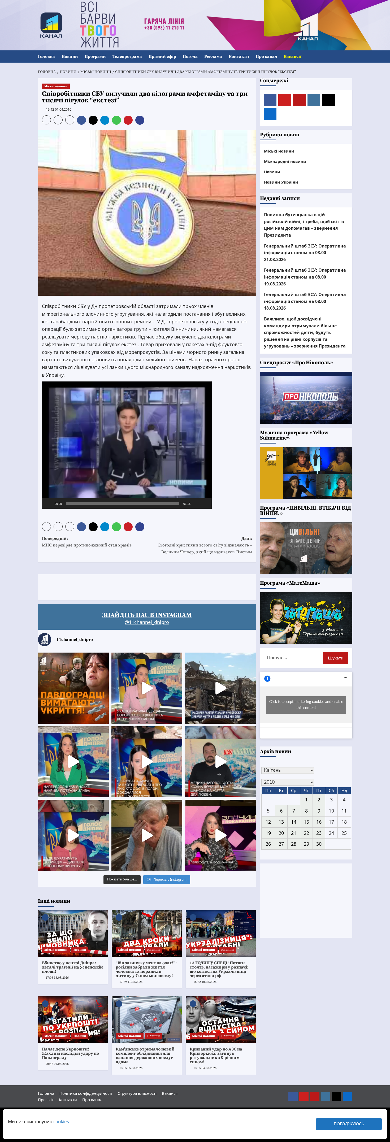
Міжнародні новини (285, 161)
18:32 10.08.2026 (204, 982)
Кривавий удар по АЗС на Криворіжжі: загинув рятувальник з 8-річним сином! (216, 1056)
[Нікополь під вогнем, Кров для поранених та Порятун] (220, 761)
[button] (349, 56)
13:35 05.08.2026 (130, 1068)
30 (319, 844)
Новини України (281, 182)
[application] (127, 445)
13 (281, 822)
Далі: (205, 545)
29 (306, 844)
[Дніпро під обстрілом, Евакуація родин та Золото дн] (73, 835)
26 (268, 844)
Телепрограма (127, 56)
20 (281, 833)
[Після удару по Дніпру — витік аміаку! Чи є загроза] (146, 835)
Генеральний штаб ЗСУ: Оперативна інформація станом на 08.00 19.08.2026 (305, 276)
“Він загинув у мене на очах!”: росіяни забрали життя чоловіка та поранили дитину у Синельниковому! (146, 969)
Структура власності (137, 1093)
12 (268, 822)
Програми (95, 56)
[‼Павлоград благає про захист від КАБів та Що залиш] (73, 688)
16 (319, 822)
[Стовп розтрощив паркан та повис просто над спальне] (146, 761)
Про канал (266, 56)
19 (268, 833)
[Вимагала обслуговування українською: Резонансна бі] (220, 835)
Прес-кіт (46, 1099)
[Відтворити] (48, 503)
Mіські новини (55, 86)
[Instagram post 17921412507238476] (220, 688)
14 (293, 822)
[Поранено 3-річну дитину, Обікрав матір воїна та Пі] (73, 761)
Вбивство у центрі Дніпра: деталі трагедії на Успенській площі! (72, 967)
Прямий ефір (162, 56)
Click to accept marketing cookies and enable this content (306, 705)
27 (281, 844)
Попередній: (87, 542)
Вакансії (292, 56)
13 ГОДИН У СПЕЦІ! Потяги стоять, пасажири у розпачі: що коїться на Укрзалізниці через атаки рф (219, 969)
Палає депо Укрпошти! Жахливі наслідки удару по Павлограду (70, 1053)
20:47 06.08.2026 (57, 1064)
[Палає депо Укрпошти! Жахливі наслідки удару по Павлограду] (73, 1019)
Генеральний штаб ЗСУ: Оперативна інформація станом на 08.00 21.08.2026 (305, 252)
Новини (70, 56)
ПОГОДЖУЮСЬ (349, 1124)
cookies (61, 1121)
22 (306, 833)
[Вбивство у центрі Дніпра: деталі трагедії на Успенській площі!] (73, 933)
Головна (46, 56)
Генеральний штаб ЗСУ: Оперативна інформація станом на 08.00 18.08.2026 (305, 301)
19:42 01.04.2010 (58, 109)
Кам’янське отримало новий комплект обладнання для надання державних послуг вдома (145, 1056)
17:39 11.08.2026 (130, 982)
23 (319, 833)
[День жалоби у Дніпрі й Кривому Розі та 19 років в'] (146, 688)
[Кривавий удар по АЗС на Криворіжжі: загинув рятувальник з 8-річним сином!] (221, 1019)
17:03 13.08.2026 (57, 978)
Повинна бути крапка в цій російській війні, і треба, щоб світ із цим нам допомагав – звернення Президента (304, 225)
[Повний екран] (204, 503)
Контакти (239, 56)
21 (293, 833)
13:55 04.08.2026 (204, 1068)
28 (293, 844)
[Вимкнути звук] (196, 503)
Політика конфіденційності (85, 1093)
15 (306, 822)
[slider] (122, 503)
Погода (190, 56)
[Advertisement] (134, 586)
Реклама (213, 56)
